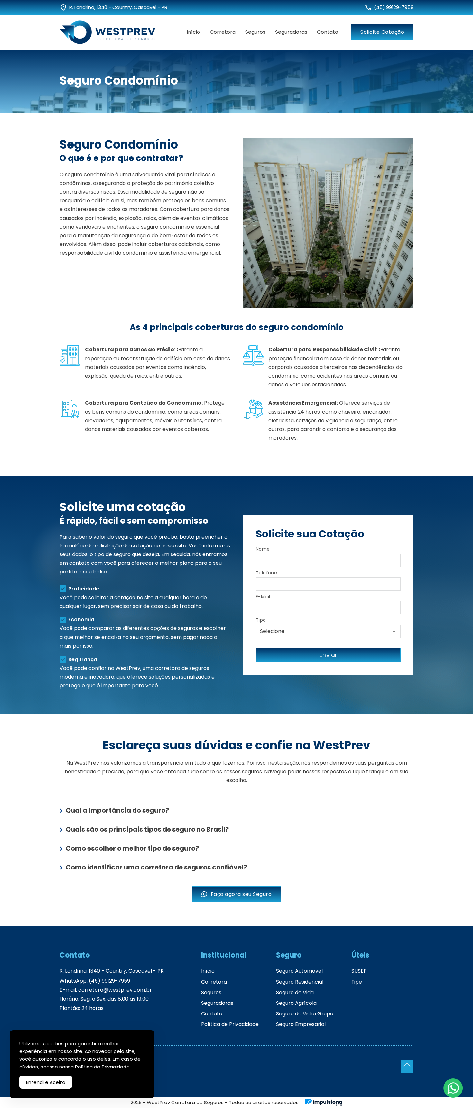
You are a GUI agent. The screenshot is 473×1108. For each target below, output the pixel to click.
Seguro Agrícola (296, 1003)
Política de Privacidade (230, 1024)
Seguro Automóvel (299, 971)
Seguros (255, 32)
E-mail (263, 596)
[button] (236, 810)
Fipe (356, 982)
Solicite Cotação (382, 32)
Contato (327, 32)
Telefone (266, 573)
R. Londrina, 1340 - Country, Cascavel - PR (112, 971)
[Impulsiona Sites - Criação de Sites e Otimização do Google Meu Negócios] (324, 1102)
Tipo (261, 620)
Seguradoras (291, 32)
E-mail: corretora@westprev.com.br (106, 990)
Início (193, 32)
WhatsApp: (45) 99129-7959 (95, 981)
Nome (263, 549)
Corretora (223, 32)
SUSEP (359, 971)
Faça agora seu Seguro (241, 894)
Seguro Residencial (299, 982)
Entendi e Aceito (45, 1082)
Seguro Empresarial (301, 1024)
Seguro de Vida (295, 992)
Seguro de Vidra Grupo (304, 1013)
